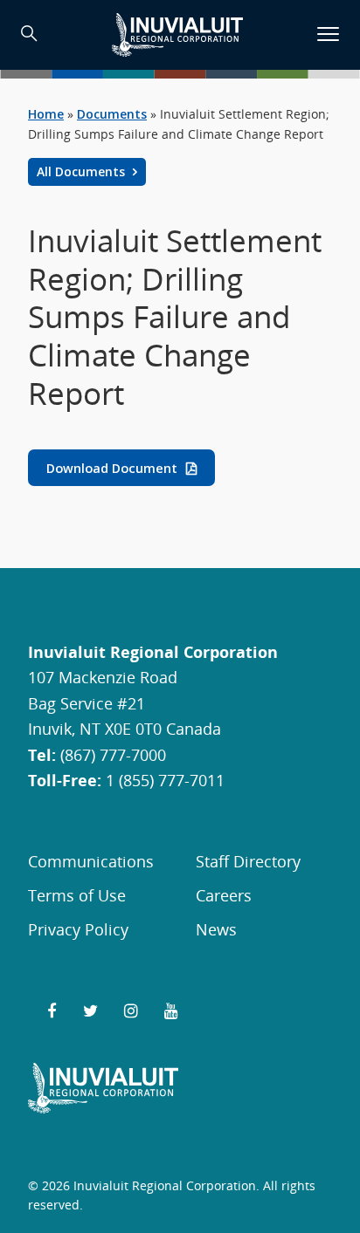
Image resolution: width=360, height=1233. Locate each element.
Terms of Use (77, 895)
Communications (91, 861)
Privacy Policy (78, 929)
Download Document (111, 468)
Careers (224, 895)
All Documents (82, 171)
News (216, 929)
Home (46, 114)
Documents (112, 114)
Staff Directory (248, 861)
